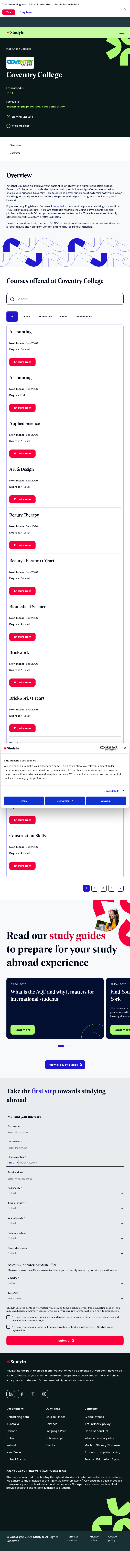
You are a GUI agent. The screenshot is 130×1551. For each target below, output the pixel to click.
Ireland (11, 1445)
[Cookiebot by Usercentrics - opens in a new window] (102, 748)
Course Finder (55, 1417)
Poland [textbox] (12, 1283)
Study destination (19, 1248)
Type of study (17, 1202)
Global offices (94, 1417)
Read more (23, 1030)
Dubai (10, 1438)
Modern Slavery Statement (103, 1445)
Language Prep (56, 1431)
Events (50, 1445)
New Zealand (15, 1452)
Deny (24, 800)
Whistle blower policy (99, 1438)
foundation (60, 206)
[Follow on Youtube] (33, 1394)
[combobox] (13, 1163)
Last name (15, 1141)
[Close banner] (125, 748)
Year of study (16, 1217)
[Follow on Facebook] (22, 1394)
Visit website (21, 125)
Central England (22, 117)
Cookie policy (112, 1538)
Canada (11, 1431)
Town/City (15, 1292)
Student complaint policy (102, 1452)
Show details (111, 791)
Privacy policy (94, 1538)
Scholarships (54, 1438)
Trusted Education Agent (102, 1459)
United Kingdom (17, 1417)
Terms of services (72, 1538)
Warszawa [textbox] (14, 1298)
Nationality (15, 1187)
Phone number (17, 1156)
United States (16, 1459)
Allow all (106, 800)
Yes (8, 12)
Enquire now (22, 362)
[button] (61, 1046)
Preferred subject (18, 1232)
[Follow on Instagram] (44, 1394)
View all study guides (63, 1065)
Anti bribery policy (97, 1424)
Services (51, 1424)
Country (13, 1277)
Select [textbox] (12, 1193)
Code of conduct (96, 1431)
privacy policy (66, 1310)
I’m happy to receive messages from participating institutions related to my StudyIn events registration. (63, 1328)
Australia (12, 1424)
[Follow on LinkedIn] (10, 1394)
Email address (16, 1172)
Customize (63, 800)
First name (15, 1126)
